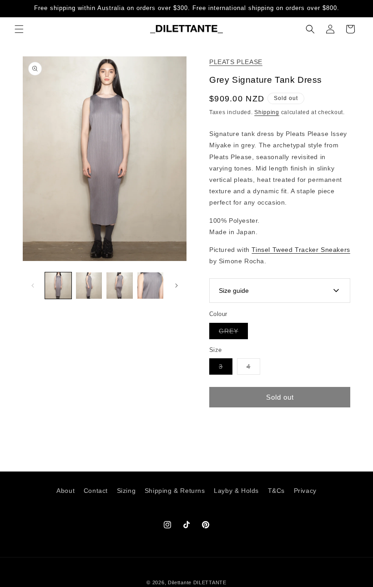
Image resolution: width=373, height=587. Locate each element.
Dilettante (180, 582)
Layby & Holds (236, 490)
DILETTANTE (210, 582)
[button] (19, 29)
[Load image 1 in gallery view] (58, 285)
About (65, 490)
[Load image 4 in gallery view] (150, 285)
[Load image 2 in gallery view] (89, 285)
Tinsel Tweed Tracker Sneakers (301, 249)
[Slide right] (176, 286)
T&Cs (276, 490)
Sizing (126, 490)
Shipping (266, 112)
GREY (233, 333)
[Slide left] (33, 286)
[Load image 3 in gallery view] (119, 285)
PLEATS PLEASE (235, 61)
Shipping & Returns (175, 490)
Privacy (305, 490)
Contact (96, 490)
